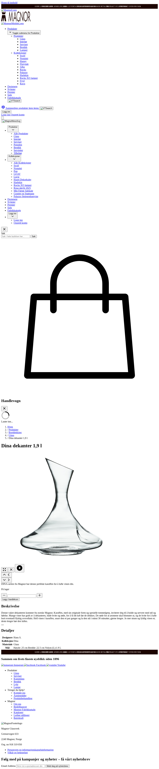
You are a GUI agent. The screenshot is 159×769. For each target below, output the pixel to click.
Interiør (23, 41)
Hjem (10, 427)
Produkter (12, 28)
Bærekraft (18, 718)
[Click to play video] (19, 568)
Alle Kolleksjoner (22, 162)
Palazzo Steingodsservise (26, 196)
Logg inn (6, 112)
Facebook (41, 665)
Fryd (22, 81)
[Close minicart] (4, 408)
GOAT (17, 174)
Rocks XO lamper (29, 78)
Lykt (16, 684)
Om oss (17, 704)
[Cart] (2, 117)
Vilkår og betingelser (17, 752)
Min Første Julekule (23, 190)
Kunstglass (19, 678)
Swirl (22, 55)
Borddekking (15, 432)
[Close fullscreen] (11, 569)
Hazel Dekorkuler (22, 179)
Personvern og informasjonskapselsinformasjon (30, 749)
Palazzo (23, 72)
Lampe (17, 687)
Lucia (16, 176)
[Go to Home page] (9, 10)
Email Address (8, 766)
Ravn (22, 83)
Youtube (61, 665)
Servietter (18, 150)
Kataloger (18, 712)
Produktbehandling (23, 698)
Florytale (24, 64)
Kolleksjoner (20, 53)
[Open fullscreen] (4, 569)
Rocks (23, 69)
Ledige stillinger (22, 715)
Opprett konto (18, 114)
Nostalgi (24, 58)
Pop (16, 171)
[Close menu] (4, 229)
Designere (12, 86)
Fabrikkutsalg (14, 97)
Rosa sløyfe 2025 (22, 188)
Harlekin (24, 75)
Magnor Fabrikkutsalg (24, 709)
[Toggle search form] (14, 101)
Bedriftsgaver (20, 706)
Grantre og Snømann (24, 193)
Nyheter (11, 89)
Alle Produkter (21, 133)
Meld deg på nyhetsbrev (57, 766)
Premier (11, 92)
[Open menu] (11, 121)
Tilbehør (18, 153)
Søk (34, 236)
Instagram (18, 665)
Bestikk (23, 47)
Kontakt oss (19, 692)
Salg (9, 95)
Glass (22, 39)
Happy (23, 61)
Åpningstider (20, 695)
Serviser (24, 44)
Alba (22, 67)
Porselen (18, 144)
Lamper (23, 50)
